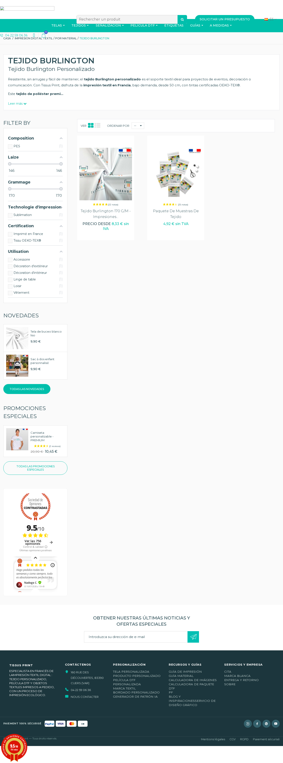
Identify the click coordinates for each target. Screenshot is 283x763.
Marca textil (124, 688)
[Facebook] (257, 724)
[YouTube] (276, 724)
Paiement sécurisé (266, 739)
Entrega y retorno (241, 680)
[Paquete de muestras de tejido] (175, 174)
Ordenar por (118, 125)
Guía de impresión (185, 671)
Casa (7, 38)
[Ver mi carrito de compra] (43, 35)
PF (171, 692)
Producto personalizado (137, 676)
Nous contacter (85, 697)
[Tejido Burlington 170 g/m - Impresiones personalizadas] (105, 174)
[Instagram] (248, 724)
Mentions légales (213, 739)
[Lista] (97, 125)
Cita (227, 671)
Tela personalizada (131, 671)
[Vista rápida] (106, 143)
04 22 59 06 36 (15, 35)
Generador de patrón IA (135, 696)
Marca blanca (237, 676)
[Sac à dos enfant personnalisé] (17, 365)
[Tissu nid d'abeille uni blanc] (17, 338)
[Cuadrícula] (91, 125)
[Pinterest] (266, 724)
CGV (232, 739)
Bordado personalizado (136, 692)
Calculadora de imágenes (193, 680)
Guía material (181, 676)
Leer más (15, 104)
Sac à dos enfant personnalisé (42, 361)
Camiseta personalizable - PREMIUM (42, 436)
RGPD (244, 739)
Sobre (229, 684)
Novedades (21, 315)
